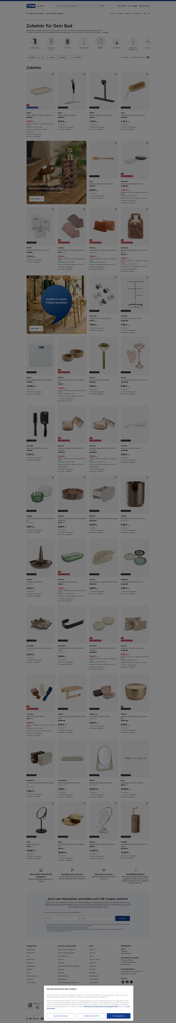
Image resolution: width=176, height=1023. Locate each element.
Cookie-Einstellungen (60, 1016)
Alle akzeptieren (118, 1016)
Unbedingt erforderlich (91, 1016)
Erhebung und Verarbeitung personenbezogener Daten (101, 1006)
